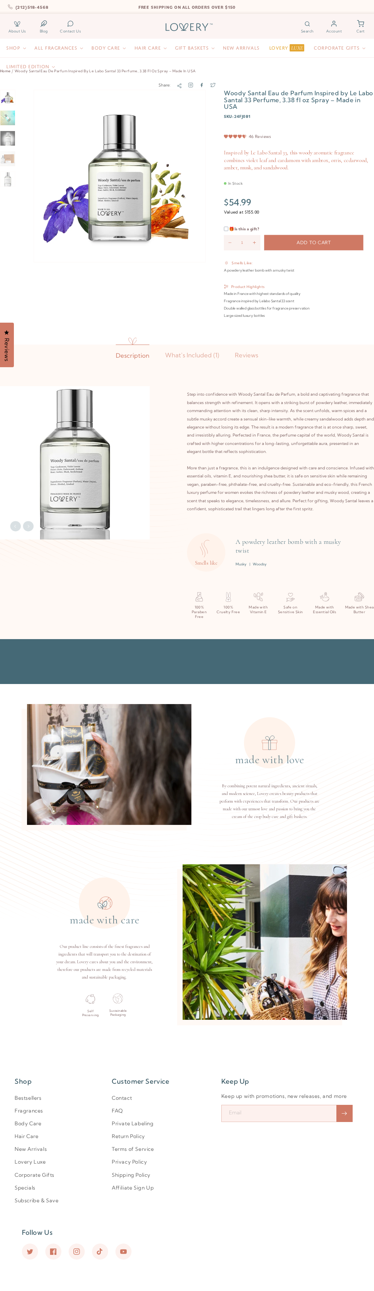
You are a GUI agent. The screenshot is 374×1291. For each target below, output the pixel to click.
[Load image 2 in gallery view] (7, 118)
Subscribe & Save (37, 1200)
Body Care (28, 1123)
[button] (307, 27)
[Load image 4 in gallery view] (7, 158)
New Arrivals (31, 1149)
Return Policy (128, 1136)
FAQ (117, 1110)
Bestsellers (28, 1098)
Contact (122, 1098)
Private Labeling (133, 1123)
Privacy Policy (129, 1162)
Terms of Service (133, 1149)
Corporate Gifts (34, 1175)
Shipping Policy (131, 1175)
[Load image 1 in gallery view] (7, 97)
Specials (25, 1187)
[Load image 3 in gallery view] (7, 138)
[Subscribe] (344, 1113)
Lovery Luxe (30, 1162)
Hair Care (26, 1136)
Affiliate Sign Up (133, 1187)
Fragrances (29, 1110)
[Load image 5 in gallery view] (7, 179)
